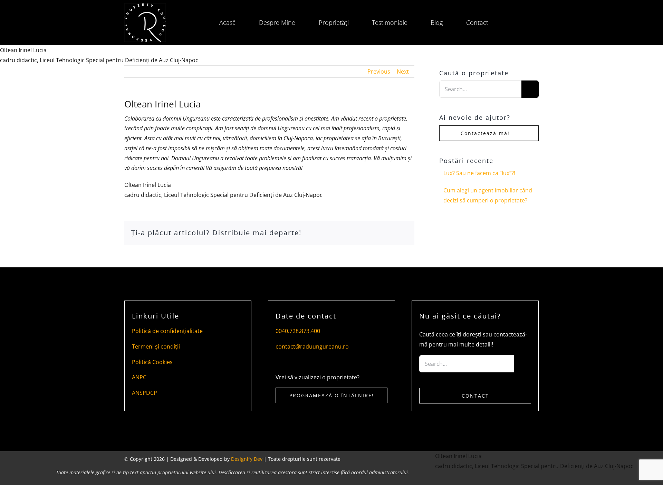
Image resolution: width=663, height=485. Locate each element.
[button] (513, 22)
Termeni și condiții (156, 346)
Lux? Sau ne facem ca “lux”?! (479, 173)
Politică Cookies (152, 362)
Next (403, 71)
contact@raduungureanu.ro (312, 346)
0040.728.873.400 (298, 331)
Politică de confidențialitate (167, 331)
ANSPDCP (144, 393)
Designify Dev (246, 459)
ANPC (139, 377)
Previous (378, 71)
